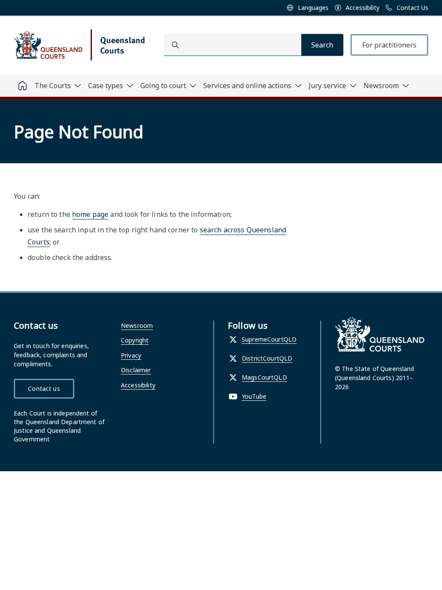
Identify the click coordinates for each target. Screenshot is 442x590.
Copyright (134, 340)
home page (90, 214)
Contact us (44, 388)
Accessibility (138, 385)
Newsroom (137, 325)
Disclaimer (136, 370)
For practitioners (389, 45)
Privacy (131, 355)
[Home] (22, 85)
